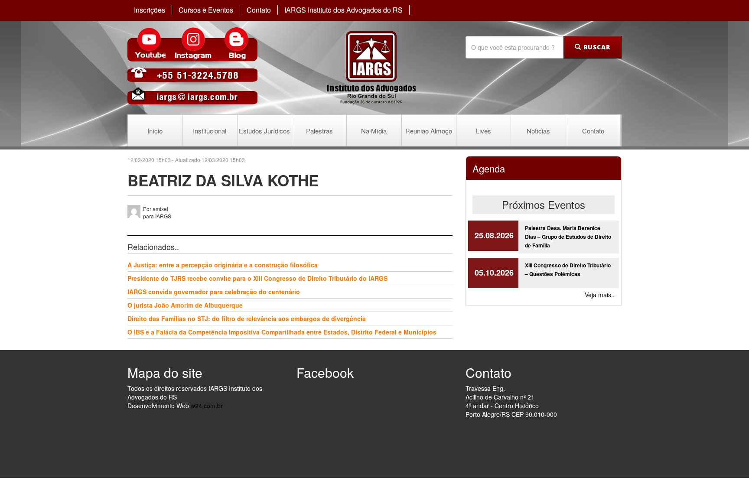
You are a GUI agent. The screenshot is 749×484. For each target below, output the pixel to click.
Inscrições (149, 10)
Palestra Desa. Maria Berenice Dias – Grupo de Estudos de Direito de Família (568, 236)
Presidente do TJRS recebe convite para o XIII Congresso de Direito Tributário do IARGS (257, 278)
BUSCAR (595, 47)
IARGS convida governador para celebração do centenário (213, 291)
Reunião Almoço (428, 130)
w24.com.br (207, 405)
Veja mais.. (600, 294)
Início (155, 130)
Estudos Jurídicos (264, 130)
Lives (483, 130)
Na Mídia (374, 130)
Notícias (538, 130)
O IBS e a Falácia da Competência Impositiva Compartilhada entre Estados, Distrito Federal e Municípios (281, 332)
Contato (259, 10)
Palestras (319, 130)
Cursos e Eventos (206, 10)
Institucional (209, 130)
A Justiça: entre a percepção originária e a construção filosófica (222, 264)
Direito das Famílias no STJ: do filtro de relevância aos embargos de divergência (246, 318)
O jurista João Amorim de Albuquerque (185, 305)
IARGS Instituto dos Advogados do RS (343, 10)
